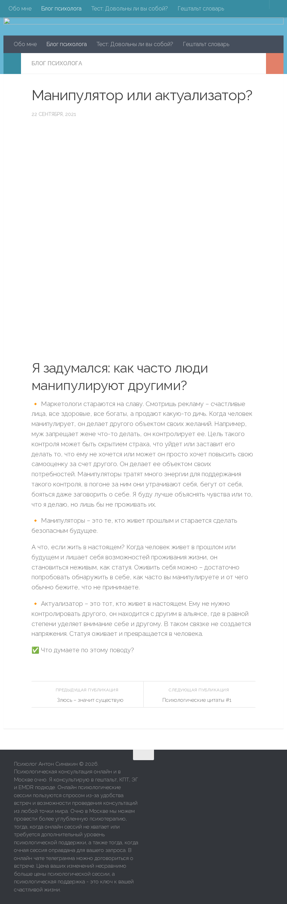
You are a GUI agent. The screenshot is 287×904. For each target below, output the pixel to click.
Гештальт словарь (201, 8)
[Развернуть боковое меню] (12, 63)
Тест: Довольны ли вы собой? (129, 8)
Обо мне (19, 8)
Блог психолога (61, 8)
